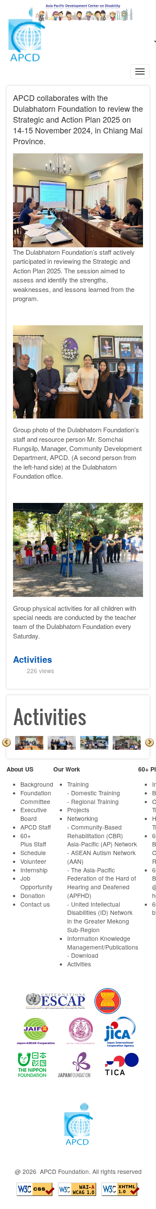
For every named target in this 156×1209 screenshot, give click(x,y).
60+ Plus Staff (33, 840)
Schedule (33, 852)
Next (149, 742)
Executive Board (33, 814)
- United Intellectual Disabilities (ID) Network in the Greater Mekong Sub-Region (100, 917)
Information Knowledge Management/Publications (102, 942)
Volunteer (33, 861)
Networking (82, 818)
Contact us (35, 904)
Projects (78, 809)
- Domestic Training (93, 792)
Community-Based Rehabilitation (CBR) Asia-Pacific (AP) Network (102, 836)
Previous (6, 742)
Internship (34, 869)
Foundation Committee (35, 797)
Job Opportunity (36, 882)
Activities (32, 659)
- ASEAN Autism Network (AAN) (101, 856)
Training (78, 784)
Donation (32, 895)
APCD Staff (35, 827)
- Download (82, 955)
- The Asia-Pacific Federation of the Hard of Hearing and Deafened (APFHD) (101, 882)
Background (36, 784)
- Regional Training (93, 801)
